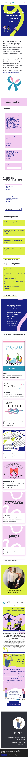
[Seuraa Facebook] (18, 733)
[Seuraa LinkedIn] (24, 733)
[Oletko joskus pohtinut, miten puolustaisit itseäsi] (14, 665)
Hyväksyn (4, 754)
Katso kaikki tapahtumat (11, 259)
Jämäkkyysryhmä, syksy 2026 (11, 222)
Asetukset (11, 754)
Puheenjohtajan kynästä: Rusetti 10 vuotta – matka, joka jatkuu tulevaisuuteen (12, 197)
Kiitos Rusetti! (9, 186)
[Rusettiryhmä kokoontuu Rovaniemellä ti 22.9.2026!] (14, 688)
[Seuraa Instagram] (15, 733)
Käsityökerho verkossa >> (10, 278)
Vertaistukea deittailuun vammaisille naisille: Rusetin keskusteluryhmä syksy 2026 (13, 250)
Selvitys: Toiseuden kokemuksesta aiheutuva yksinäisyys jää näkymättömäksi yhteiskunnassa (12, 153)
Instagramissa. (15, 72)
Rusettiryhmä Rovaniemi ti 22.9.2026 (13, 240)
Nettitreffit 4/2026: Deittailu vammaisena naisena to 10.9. (14, 231)
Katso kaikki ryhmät (10, 295)
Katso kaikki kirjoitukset (13, 209)
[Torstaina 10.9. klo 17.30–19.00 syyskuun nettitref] (14, 618)
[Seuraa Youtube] (21, 733)
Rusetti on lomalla (10, 164)
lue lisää (8, 130)
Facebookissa (6, 72)
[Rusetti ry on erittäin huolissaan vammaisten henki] (14, 641)
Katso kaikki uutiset (14, 167)
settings (3, 752)
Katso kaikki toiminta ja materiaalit (11, 561)
